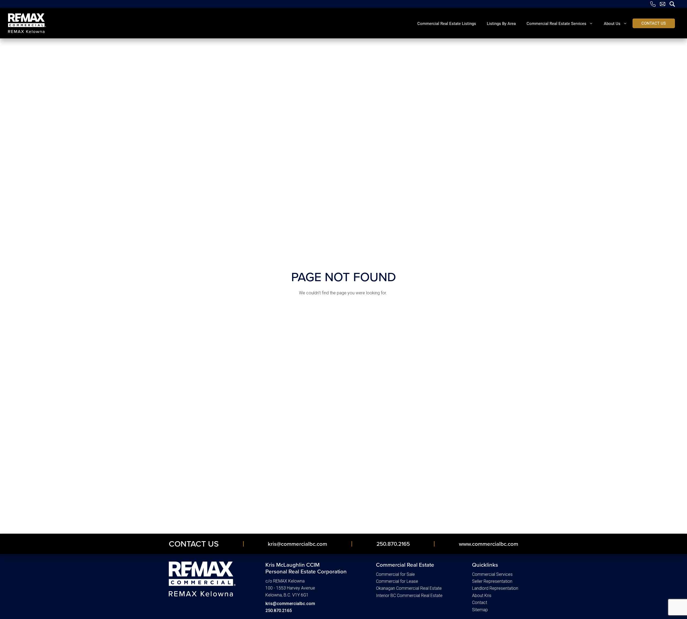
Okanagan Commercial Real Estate (409, 588)
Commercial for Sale (395, 574)
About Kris (481, 595)
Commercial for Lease (397, 581)
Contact (479, 602)
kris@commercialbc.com (290, 603)
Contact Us (194, 544)
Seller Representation (492, 581)
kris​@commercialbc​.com (297, 544)
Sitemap (480, 609)
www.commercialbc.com (488, 544)
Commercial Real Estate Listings (446, 23)
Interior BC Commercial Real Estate (409, 595)
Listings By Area (501, 23)
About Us (612, 23)
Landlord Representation (495, 588)
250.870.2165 (393, 544)
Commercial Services (492, 574)
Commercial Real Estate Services (556, 23)
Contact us (653, 23)
